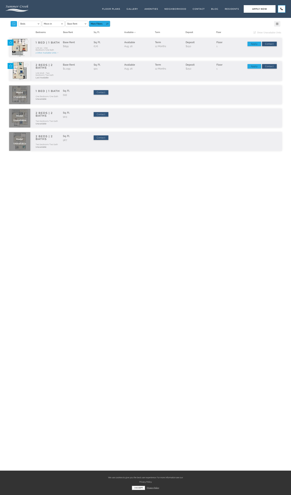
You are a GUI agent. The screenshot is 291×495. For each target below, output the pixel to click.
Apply (254, 44)
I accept (138, 488)
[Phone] (281, 9)
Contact (269, 44)
